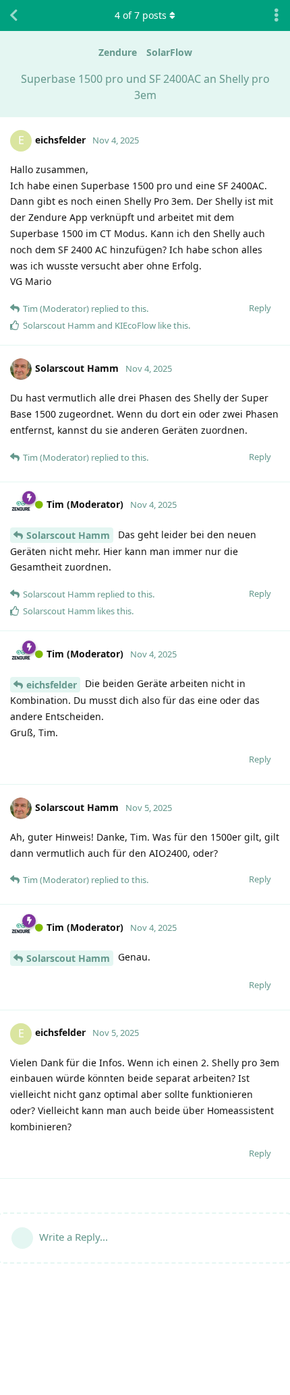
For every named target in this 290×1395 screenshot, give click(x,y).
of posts (141, 15)
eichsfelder (51, 684)
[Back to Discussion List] (13, 15)
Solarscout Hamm (68, 535)
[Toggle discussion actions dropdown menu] (276, 15)
